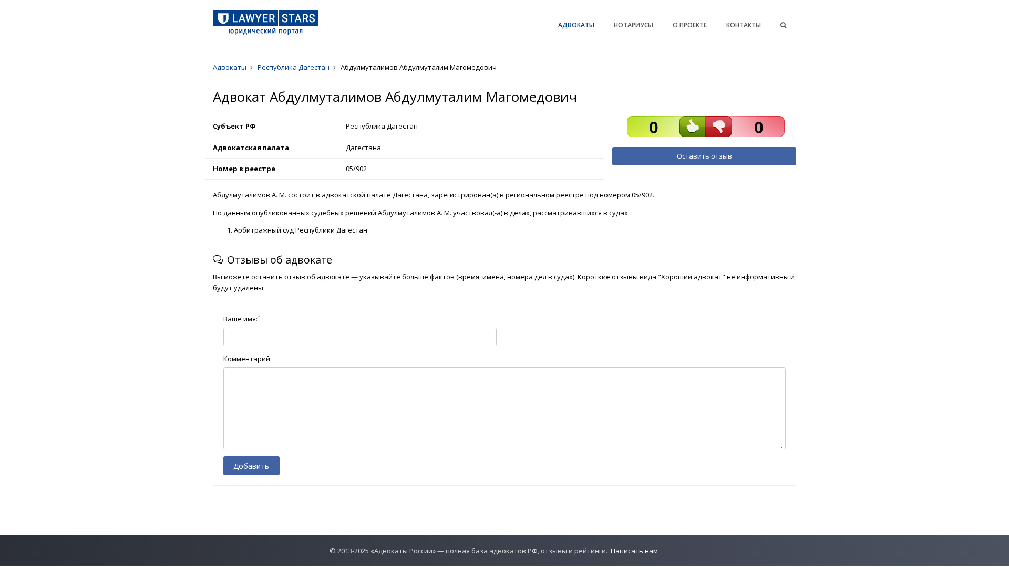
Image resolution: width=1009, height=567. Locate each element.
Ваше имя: (241, 318)
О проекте (690, 24)
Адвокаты (576, 24)
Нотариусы (633, 24)
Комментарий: (247, 358)
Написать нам (634, 550)
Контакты (743, 24)
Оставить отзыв (704, 156)
